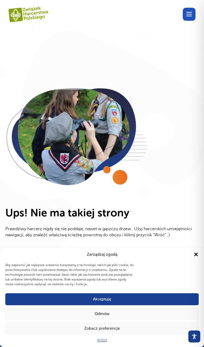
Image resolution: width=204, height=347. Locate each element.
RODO (102, 340)
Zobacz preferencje (102, 328)
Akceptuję (102, 299)
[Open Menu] (189, 14)
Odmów (102, 313)
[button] (196, 254)
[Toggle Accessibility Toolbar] (194, 336)
